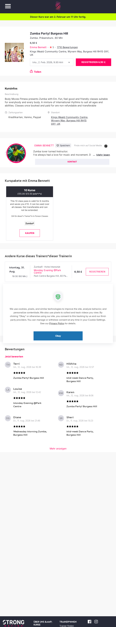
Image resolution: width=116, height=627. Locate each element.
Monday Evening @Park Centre (47, 271)
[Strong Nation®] (58, 6)
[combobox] (51, 62)
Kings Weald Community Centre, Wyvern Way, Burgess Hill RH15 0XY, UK (69, 120)
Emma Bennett (38, 47)
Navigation (8, 4)
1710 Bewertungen (67, 47)
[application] (58, 313)
